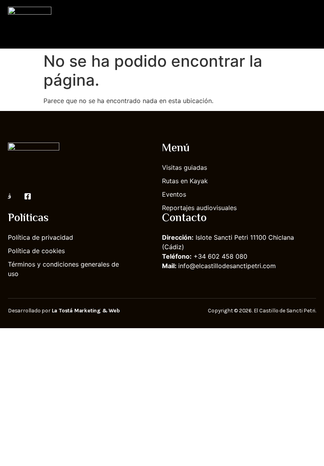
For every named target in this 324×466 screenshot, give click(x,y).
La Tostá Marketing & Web (86, 310)
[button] (310, 24)
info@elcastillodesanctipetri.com (227, 266)
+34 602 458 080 (220, 256)
